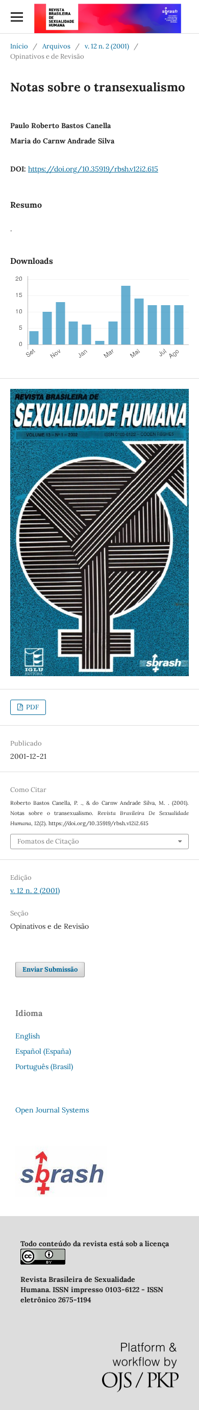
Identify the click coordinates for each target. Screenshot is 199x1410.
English (27, 1036)
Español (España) (43, 1051)
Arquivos (56, 46)
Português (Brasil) (44, 1066)
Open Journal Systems (52, 1110)
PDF (31, 707)
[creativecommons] (42, 1262)
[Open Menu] (16, 16)
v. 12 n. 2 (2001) (107, 46)
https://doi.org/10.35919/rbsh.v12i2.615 (93, 169)
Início (19, 46)
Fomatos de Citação (48, 841)
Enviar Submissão (50, 969)
